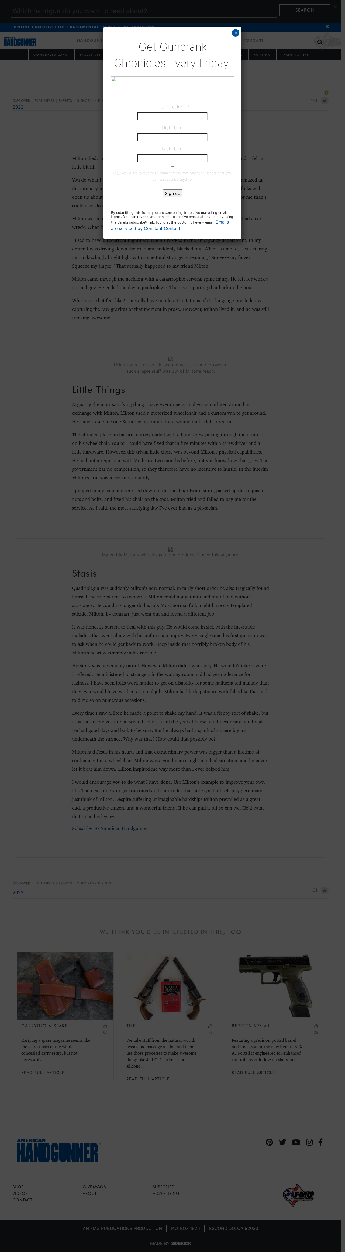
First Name (172, 127)
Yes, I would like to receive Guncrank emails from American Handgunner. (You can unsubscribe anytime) (173, 176)
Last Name (172, 148)
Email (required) (172, 106)
